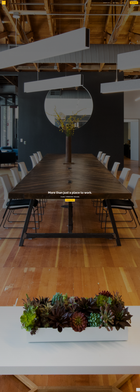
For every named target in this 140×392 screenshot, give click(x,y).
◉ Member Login (106, 2)
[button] (118, 3)
